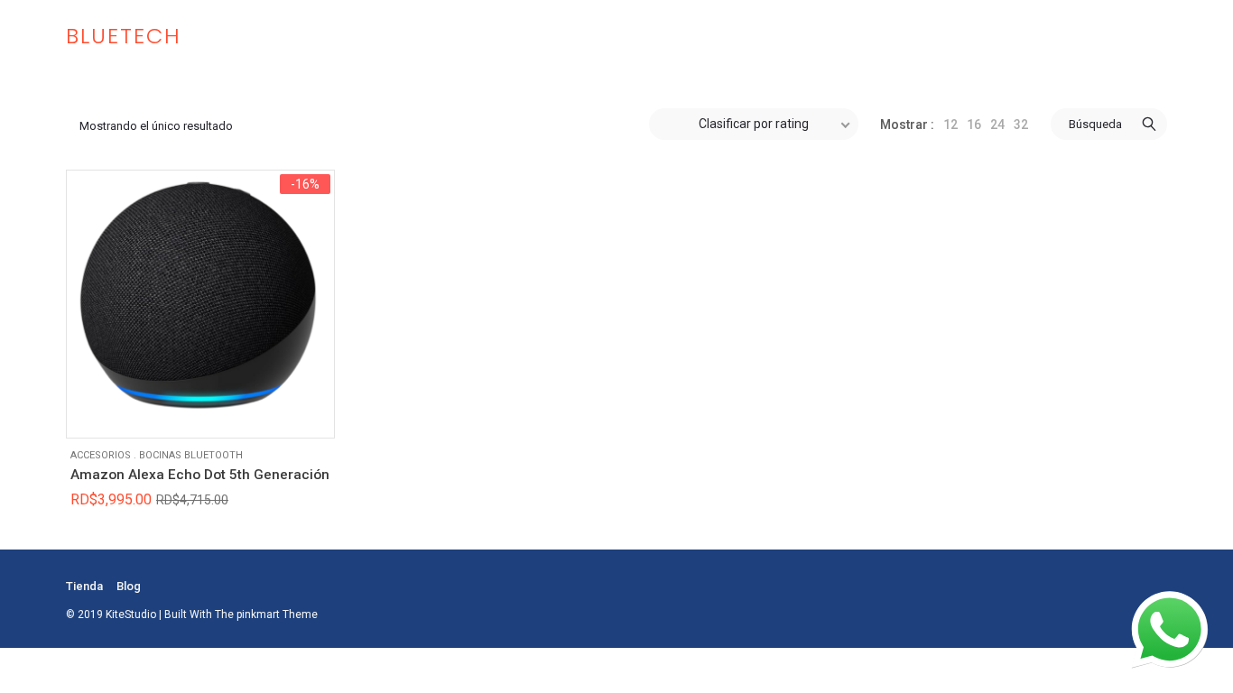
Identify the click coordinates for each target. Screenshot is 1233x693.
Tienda (84, 586)
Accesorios (100, 455)
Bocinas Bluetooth (191, 455)
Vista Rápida (93, 411)
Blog (128, 586)
